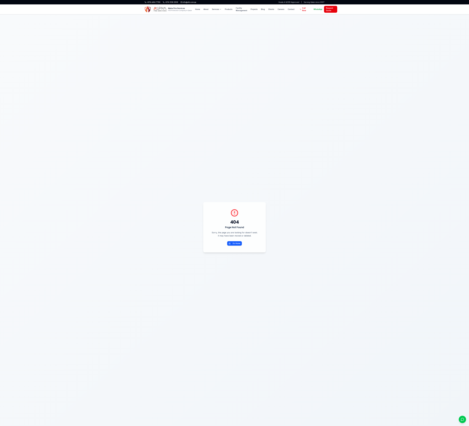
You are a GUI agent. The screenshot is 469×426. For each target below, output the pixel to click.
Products (228, 9)
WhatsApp (318, 9)
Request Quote (329, 9)
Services (215, 9)
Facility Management (241, 9)
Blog (263, 9)
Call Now (304, 9)
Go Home (236, 243)
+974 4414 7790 (153, 2)
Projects (254, 9)
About (205, 9)
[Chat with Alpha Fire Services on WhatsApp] (462, 419)
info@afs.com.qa (189, 2)
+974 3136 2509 (171, 2)
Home (197, 9)
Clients (271, 9)
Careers (281, 9)
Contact (291, 9)
